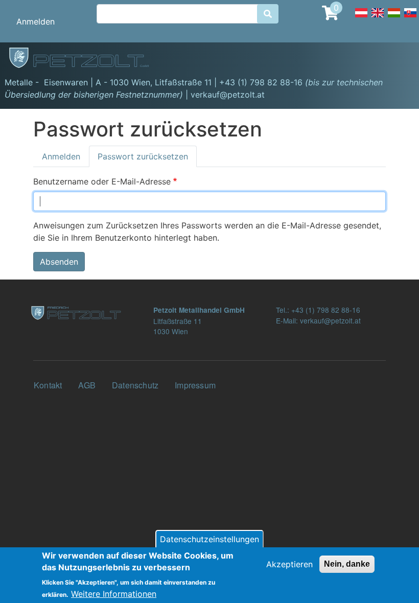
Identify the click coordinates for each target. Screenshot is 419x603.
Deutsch (361, 18)
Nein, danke (347, 564)
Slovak (410, 18)
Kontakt (48, 385)
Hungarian (394, 18)
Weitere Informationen (113, 594)
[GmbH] (84, 59)
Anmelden (35, 21)
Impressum (195, 385)
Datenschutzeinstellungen (209, 539)
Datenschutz (135, 385)
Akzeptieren (289, 564)
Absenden (59, 262)
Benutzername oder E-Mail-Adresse (102, 181)
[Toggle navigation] (396, 59)
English (377, 18)
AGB (87, 385)
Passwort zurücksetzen (143, 156)
